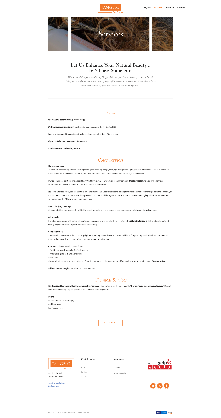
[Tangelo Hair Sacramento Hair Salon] (110, 7)
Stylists (147, 7)
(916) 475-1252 (53, 386)
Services (158, 7)
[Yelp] (166, 386)
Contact (181, 7)
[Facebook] (153, 386)
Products (169, 7)
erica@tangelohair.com (56, 383)
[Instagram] (160, 386)
